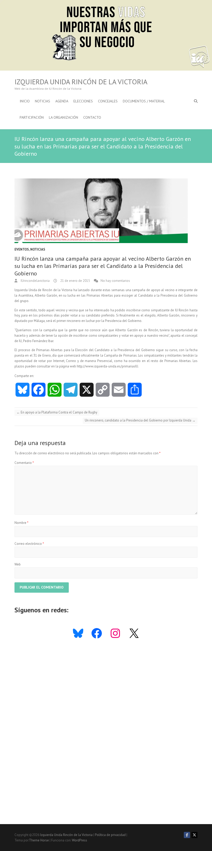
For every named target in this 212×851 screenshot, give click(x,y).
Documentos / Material (144, 101)
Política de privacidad (110, 835)
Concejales (108, 101)
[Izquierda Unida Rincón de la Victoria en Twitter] (194, 835)
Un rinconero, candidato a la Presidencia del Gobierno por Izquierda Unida (140, 420)
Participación (32, 117)
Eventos (21, 249)
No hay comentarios (115, 280)
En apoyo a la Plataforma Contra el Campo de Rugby (57, 412)
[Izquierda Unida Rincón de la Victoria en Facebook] (187, 835)
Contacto (92, 117)
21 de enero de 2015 (74, 280)
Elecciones (83, 101)
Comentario (24, 463)
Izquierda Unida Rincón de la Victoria (80, 81)
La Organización (63, 117)
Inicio (25, 101)
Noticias (42, 101)
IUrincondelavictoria (35, 280)
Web (17, 564)
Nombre (21, 523)
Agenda (61, 101)
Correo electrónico (29, 543)
